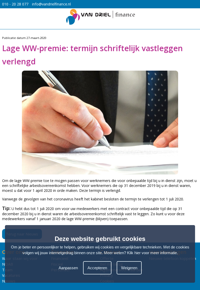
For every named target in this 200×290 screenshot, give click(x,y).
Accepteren (97, 268)
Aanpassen (68, 268)
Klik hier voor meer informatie (152, 253)
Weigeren (129, 268)
